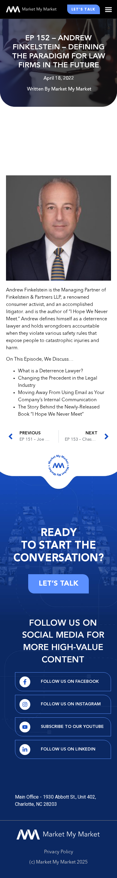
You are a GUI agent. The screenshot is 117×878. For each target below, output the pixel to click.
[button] (108, 9)
